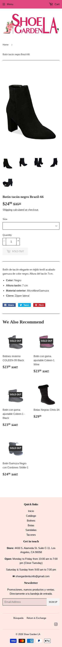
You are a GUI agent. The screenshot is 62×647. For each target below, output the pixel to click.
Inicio (31, 511)
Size (5, 219)
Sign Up (53, 602)
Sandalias (31, 529)
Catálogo (31, 515)
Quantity (7, 235)
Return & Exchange (36, 618)
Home (5, 44)
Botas (31, 525)
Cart (56, 4)
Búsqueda (18, 618)
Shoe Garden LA (32, 634)
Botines (31, 520)
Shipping (7, 209)
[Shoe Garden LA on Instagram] (56, 624)
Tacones (31, 534)
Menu (10, 4)
